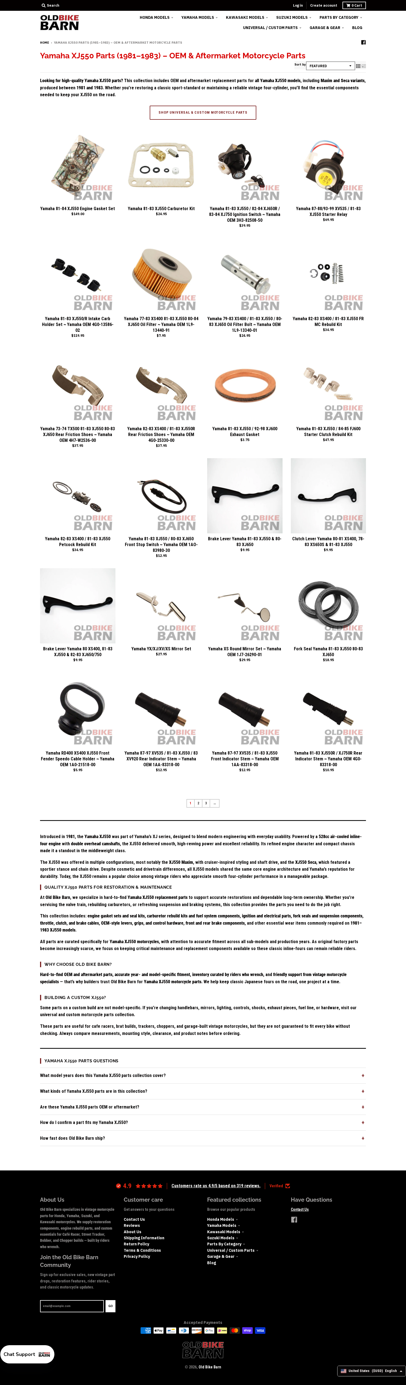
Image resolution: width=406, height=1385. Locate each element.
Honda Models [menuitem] (155, 17)
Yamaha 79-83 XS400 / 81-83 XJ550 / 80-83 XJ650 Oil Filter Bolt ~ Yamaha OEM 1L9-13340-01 (244, 324)
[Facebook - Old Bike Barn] (363, 42)
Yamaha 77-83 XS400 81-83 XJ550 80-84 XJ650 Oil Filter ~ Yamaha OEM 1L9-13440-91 (161, 324)
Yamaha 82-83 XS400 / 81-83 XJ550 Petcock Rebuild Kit (77, 541)
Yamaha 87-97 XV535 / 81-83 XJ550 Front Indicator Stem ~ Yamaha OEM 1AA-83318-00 (245, 758)
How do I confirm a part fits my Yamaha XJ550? (84, 1122)
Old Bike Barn (210, 1367)
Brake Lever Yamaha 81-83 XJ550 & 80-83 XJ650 (244, 541)
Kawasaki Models (223, 1231)
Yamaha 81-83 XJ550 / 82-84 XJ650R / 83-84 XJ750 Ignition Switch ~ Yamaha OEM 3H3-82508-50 (244, 214)
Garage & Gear (220, 1256)
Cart (357, 5)
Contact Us (134, 1219)
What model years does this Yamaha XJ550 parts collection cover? (103, 1075)
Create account (323, 5)
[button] (27, 1354)
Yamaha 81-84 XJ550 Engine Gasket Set (77, 208)
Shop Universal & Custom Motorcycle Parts (203, 112)
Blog (211, 1262)
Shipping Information (144, 1237)
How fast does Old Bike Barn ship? (72, 1138)
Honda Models (220, 1219)
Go (110, 1306)
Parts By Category (224, 1243)
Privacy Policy (137, 1256)
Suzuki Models (220, 1237)
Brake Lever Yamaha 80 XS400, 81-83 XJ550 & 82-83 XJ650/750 (77, 651)
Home (44, 43)
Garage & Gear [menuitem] (325, 27)
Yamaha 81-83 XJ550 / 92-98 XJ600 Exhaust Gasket (244, 431)
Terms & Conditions (142, 1250)
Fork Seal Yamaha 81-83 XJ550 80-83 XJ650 (328, 651)
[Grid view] (358, 66)
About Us (132, 1231)
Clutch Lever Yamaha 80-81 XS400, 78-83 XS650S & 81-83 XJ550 (328, 541)
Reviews (132, 1225)
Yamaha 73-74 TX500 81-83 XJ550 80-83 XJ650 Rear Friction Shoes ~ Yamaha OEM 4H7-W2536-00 (77, 434)
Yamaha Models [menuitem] (197, 17)
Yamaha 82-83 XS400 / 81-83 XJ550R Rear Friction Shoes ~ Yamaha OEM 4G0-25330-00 (161, 434)
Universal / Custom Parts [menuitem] (270, 27)
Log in (298, 5)
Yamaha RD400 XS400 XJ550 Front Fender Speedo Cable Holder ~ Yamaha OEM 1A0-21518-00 (77, 758)
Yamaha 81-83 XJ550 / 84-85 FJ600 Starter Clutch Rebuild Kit (328, 431)
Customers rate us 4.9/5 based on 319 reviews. (216, 1185)
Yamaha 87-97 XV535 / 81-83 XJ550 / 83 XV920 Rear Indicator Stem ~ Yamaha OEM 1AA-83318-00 (161, 758)
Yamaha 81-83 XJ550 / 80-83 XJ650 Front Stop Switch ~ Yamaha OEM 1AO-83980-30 (161, 544)
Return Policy (136, 1243)
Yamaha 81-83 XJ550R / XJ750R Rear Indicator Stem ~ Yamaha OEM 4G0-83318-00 (328, 758)
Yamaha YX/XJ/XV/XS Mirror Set (161, 648)
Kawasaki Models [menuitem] (245, 17)
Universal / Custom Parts (231, 1250)
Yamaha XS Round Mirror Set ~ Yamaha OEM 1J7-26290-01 (244, 651)
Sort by (300, 64)
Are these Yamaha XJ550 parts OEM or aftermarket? (89, 1107)
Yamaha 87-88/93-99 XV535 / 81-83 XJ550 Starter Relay (328, 211)
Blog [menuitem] (357, 27)
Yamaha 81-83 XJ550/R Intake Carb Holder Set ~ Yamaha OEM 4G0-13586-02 (78, 324)
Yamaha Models (221, 1225)
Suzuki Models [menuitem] (292, 17)
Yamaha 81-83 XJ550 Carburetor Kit (161, 208)
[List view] (364, 66)
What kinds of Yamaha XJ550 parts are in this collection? (93, 1091)
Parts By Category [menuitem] (339, 17)
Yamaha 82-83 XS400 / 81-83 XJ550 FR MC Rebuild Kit (328, 321)
